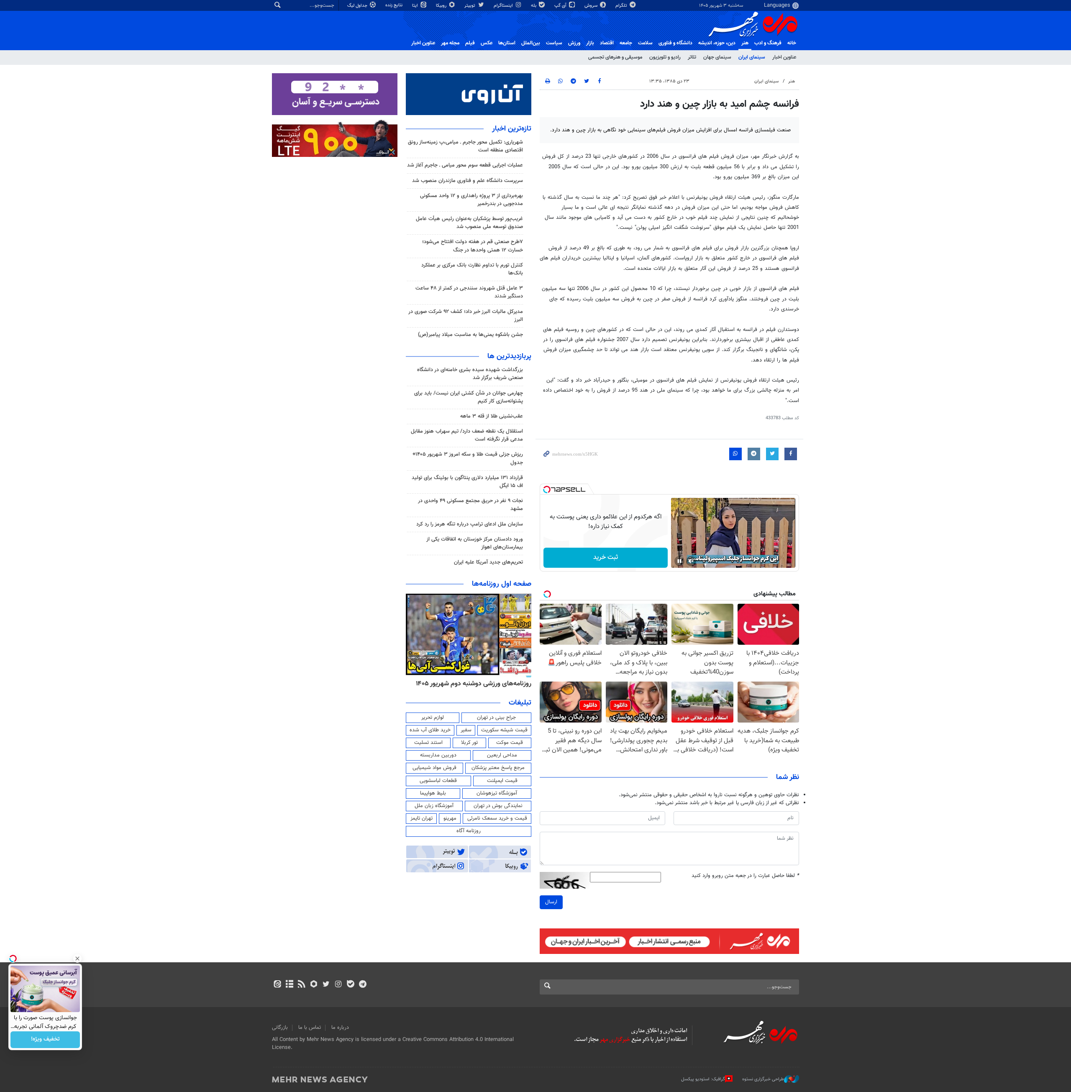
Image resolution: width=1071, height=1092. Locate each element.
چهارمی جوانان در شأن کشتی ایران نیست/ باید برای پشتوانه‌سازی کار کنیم (468, 397)
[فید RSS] (301, 985)
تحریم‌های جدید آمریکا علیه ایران (488, 562)
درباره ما (340, 1027)
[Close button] (77, 958)
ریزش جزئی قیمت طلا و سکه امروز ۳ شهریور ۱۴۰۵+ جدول (468, 458)
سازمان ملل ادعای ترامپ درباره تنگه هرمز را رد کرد (469, 524)
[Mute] (691, 561)
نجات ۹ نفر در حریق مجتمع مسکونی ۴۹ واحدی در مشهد (470, 505)
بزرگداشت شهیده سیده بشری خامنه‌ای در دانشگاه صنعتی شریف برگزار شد (470, 374)
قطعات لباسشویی (438, 781)
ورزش (574, 43)
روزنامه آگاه (468, 831)
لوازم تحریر (432, 717)
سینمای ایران (751, 57)
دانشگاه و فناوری (675, 43)
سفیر (466, 730)
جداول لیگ (358, 5)
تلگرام (621, 5)
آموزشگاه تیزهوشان (497, 793)
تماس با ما (309, 1027)
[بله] (350, 985)
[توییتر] (326, 985)
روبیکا (442, 5)
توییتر (470, 5)
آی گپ (561, 5)
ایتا (415, 5)
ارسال (551, 902)
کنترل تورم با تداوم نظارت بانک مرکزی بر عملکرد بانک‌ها (472, 269)
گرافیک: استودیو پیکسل (703, 1079)
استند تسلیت (428, 742)
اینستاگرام (504, 5)
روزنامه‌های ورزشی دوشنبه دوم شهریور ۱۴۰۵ (473, 684)
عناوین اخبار (784, 57)
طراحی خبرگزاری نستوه (763, 1079)
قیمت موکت (509, 742)
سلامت (645, 43)
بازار (590, 43)
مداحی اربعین (502, 755)
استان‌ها (506, 43)
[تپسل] (547, 489)
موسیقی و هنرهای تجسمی (615, 57)
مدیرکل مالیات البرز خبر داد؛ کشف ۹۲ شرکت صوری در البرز (465, 316)
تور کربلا (469, 742)
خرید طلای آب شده (430, 730)
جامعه (626, 43)
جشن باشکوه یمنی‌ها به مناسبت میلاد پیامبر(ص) (470, 335)
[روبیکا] (314, 985)
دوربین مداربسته (438, 755)
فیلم (470, 43)
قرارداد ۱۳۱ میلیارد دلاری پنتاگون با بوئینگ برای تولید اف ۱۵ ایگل (467, 482)
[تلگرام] (362, 985)
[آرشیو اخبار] (289, 985)
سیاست (554, 43)
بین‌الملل (530, 43)
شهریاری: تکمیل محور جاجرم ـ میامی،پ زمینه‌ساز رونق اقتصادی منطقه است (465, 146)
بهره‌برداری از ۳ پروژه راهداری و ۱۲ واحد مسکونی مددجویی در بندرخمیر (471, 200)
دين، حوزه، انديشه (716, 43)
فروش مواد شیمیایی (434, 768)
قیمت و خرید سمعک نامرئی (497, 818)
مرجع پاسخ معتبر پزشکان (498, 768)
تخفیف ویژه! (45, 1039)
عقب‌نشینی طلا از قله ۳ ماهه (491, 416)
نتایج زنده (394, 5)
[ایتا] (277, 985)
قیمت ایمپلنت (502, 781)
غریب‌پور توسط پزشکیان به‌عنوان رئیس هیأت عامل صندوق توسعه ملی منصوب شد (469, 223)
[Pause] (679, 561)
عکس (486, 43)
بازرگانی (280, 1027)
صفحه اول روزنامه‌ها (501, 584)
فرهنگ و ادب (767, 43)
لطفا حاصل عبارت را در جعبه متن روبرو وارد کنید (745, 876)
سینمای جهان (717, 57)
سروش (591, 5)
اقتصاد (607, 43)
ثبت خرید (605, 557)
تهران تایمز (421, 818)
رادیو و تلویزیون (665, 57)
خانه (791, 43)
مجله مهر (450, 43)
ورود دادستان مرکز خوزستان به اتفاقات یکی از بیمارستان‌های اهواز (474, 543)
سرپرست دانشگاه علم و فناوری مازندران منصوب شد (467, 181)
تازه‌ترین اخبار (511, 128)
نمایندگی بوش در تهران (498, 806)
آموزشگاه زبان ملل (434, 806)
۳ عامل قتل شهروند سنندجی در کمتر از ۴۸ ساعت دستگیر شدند (469, 292)
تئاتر (692, 57)
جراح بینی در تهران (496, 717)
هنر (744, 43)
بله (534, 5)
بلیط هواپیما (433, 793)
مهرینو (449, 818)
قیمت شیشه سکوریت (504, 730)
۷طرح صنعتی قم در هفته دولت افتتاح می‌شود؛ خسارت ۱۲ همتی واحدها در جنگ (472, 246)
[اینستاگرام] (338, 985)
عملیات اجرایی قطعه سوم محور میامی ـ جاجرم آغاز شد (465, 165)
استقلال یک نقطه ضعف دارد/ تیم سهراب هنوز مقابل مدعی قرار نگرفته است (467, 435)
